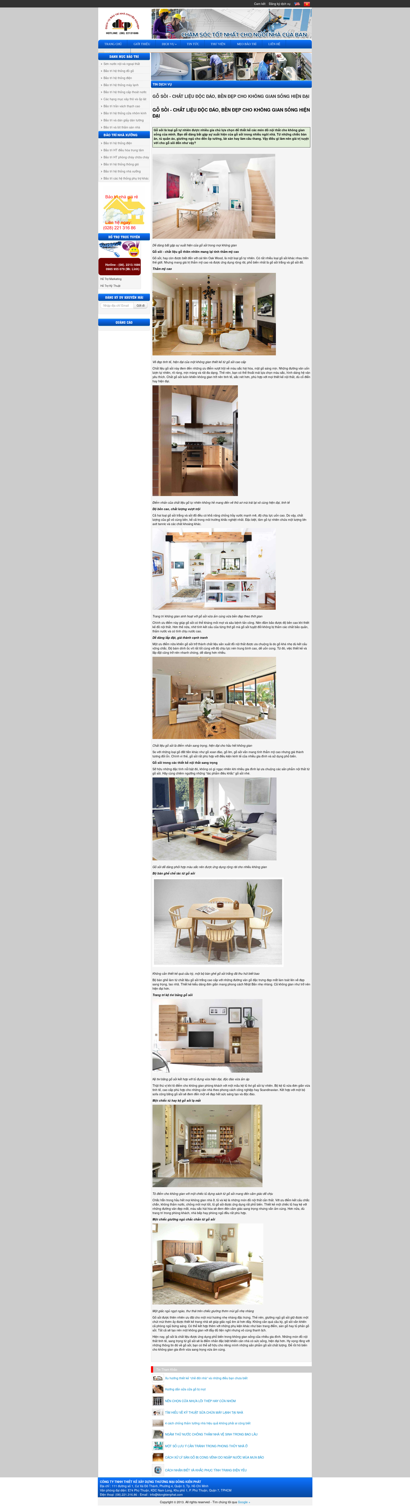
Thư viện (217, 44)
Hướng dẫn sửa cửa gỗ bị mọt (185, 1389)
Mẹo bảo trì (246, 44)
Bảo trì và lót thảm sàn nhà (122, 127)
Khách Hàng (115, 51)
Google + (244, 1502)
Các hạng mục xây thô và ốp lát (125, 99)
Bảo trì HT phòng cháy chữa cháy (126, 157)
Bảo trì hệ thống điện (118, 78)
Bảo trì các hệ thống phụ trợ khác (126, 178)
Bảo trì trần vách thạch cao (122, 106)
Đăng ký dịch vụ (279, 3)
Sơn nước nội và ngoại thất (122, 64)
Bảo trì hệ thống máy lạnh (121, 85)
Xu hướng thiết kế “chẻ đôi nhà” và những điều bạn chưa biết (206, 1378)
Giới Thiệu (141, 44)
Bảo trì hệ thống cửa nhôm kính (125, 113)
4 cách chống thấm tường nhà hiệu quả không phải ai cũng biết (207, 1423)
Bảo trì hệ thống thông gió (121, 164)
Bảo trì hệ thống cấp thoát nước (125, 92)
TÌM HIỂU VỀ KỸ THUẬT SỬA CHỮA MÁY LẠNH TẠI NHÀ (204, 1412)
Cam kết (259, 3)
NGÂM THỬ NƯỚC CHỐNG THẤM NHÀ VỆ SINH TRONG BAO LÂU (211, 1434)
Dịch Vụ (169, 44)
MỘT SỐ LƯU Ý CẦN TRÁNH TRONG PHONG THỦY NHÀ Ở (206, 1446)
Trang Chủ (113, 44)
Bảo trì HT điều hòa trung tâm (124, 150)
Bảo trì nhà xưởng (121, 134)
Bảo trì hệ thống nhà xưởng (122, 171)
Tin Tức (192, 44)
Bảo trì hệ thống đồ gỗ (119, 71)
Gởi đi (141, 305)
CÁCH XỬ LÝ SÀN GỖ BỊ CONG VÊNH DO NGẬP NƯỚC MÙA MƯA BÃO (214, 1457)
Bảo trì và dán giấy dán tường (124, 120)
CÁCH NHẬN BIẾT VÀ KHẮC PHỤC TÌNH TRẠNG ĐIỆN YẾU (206, 1470)
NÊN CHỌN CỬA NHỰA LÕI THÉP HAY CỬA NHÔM (200, 1401)
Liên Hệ (274, 44)
